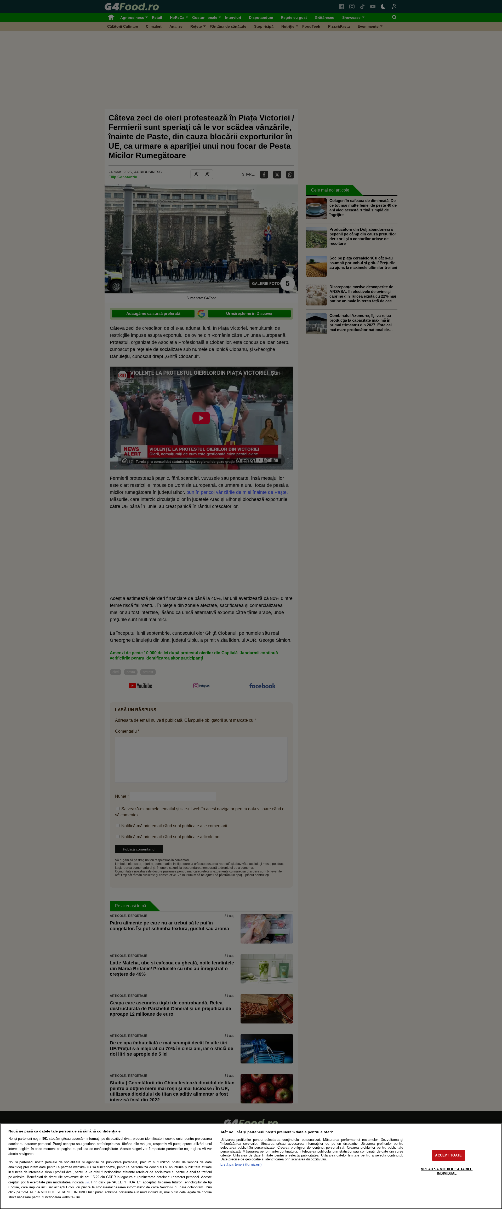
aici (87, 1182)
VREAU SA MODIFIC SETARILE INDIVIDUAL (446, 1171)
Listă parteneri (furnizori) (240, 1164)
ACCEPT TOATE (448, 1155)
